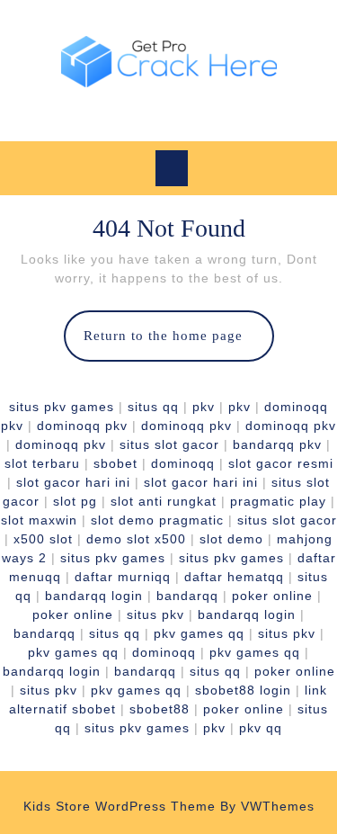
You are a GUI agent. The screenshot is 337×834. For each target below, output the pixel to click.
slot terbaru (42, 463)
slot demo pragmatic (157, 520)
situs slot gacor (169, 444)
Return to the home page (179, 344)
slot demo (231, 539)
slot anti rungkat (164, 501)
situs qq (153, 406)
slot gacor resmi (280, 463)
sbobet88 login (243, 690)
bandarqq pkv (277, 444)
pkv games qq (199, 633)
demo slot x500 (136, 539)
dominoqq (183, 463)
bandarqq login (94, 595)
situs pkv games (61, 406)
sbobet (115, 463)
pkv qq (260, 728)
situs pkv (155, 614)
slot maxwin (39, 520)
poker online (272, 595)
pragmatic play (278, 501)
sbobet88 (159, 709)
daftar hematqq (234, 576)
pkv (203, 406)
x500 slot (43, 539)
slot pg (75, 501)
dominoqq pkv (82, 425)
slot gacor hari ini (73, 482)
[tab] (171, 168)
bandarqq (187, 595)
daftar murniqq (123, 576)
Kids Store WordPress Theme (119, 806)
